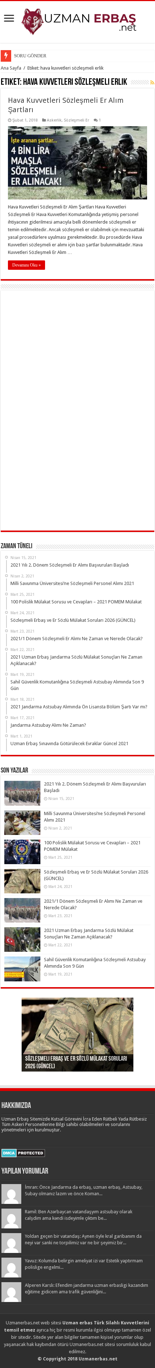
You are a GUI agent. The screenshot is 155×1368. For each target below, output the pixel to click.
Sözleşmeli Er (76, 120)
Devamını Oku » (26, 265)
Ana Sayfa (11, 68)
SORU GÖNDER (30, 55)
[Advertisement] (58, 413)
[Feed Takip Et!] (152, 82)
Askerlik (54, 120)
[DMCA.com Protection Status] (23, 1152)
